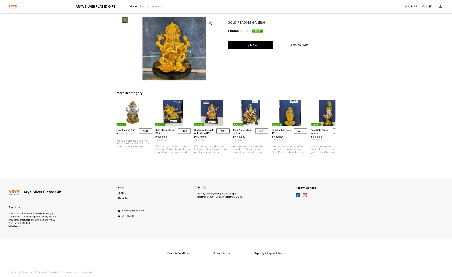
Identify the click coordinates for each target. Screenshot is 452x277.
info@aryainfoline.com (133, 210)
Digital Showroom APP (45, 272)
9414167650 (128, 216)
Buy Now (250, 45)
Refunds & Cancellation (69, 272)
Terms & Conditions (89, 272)
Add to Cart (299, 45)
